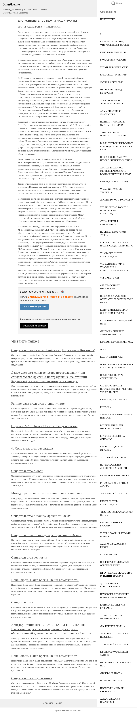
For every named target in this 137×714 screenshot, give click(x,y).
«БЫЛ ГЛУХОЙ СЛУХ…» (112, 626)
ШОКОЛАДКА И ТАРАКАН (113, 399)
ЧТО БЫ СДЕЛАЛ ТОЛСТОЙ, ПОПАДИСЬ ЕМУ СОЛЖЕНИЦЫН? (114, 210)
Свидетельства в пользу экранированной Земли (46, 535)
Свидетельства (22, 602)
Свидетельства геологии (29, 557)
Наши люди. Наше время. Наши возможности (45, 580)
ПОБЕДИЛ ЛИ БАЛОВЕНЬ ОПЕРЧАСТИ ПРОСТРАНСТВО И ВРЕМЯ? (116, 299)
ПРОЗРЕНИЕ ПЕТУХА (111, 680)
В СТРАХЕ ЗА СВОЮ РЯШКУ (114, 475)
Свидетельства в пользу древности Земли (42, 515)
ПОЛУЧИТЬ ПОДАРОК (34, 307)
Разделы (59, 703)
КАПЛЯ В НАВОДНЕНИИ (113, 52)
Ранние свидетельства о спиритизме (38, 403)
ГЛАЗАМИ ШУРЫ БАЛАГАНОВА (116, 341)
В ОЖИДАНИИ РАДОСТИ (113, 59)
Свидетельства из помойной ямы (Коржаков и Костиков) (53, 350)
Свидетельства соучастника (31, 678)
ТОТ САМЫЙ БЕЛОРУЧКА (113, 457)
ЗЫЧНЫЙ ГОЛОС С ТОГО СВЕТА (116, 199)
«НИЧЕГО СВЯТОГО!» (111, 673)
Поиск (116, 3)
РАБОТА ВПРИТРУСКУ (111, 356)
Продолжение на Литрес (34, 326)
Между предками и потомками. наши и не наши (47, 493)
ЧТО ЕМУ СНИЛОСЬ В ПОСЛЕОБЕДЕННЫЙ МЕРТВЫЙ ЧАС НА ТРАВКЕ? (116, 388)
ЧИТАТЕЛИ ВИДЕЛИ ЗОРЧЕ (114, 67)
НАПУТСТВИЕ (107, 19)
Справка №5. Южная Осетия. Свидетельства (44, 426)
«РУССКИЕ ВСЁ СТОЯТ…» (113, 493)
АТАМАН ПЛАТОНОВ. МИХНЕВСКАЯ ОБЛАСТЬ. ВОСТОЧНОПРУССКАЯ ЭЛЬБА (115, 170)
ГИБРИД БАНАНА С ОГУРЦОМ (115, 181)
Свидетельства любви (27, 471)
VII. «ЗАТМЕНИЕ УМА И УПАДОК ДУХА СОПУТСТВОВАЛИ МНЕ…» (114, 267)
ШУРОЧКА (105, 407)
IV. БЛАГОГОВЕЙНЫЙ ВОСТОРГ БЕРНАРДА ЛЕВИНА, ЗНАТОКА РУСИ (116, 146)
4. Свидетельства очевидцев (32, 448)
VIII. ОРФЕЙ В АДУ (109, 277)
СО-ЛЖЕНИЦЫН (108, 554)
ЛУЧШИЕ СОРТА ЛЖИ (111, 82)
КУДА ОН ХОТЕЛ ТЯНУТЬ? (113, 74)
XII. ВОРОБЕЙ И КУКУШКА (114, 644)
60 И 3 (103, 349)
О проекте (48, 703)
